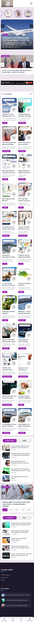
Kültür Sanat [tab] (9, 440)
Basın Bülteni (7, 376)
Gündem (22, 151)
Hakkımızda (4, 577)
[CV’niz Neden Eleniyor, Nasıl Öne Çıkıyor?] (6, 478)
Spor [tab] (24, 518)
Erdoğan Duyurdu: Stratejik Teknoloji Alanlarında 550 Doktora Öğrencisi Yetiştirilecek (21, 524)
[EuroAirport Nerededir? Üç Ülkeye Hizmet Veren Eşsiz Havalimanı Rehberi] (9, 246)
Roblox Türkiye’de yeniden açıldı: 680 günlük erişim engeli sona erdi (21, 554)
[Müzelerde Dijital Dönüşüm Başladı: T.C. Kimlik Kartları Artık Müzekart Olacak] (6, 455)
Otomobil (22, 348)
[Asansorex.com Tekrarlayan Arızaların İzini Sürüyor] (25, 359)
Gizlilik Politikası (5, 575)
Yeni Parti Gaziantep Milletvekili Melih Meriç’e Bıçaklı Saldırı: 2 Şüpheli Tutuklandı (16, 71)
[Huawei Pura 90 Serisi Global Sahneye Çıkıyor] (6, 540)
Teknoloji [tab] (10, 518)
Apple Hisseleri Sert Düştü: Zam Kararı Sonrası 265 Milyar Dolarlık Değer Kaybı (20, 547)
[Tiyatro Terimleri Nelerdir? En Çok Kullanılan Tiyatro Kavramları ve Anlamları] (25, 218)
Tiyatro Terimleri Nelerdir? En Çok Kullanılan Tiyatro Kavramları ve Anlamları (20, 446)
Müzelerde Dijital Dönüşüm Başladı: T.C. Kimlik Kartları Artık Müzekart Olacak (20, 454)
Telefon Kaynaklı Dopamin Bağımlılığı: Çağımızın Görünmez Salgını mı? (20, 462)
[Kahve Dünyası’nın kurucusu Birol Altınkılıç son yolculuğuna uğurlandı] (25, 133)
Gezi (5, 34)
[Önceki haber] (2, 26)
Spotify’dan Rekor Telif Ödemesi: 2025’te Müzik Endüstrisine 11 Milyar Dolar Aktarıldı (21, 469)
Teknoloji (22, 123)
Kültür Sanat (23, 235)
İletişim (3, 580)
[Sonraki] (31, 65)
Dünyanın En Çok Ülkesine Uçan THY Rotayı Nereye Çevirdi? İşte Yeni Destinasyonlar (16, 40)
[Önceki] (2, 65)
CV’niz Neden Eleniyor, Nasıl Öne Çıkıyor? (19, 477)
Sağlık (5, 179)
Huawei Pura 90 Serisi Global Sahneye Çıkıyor (19, 539)
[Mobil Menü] (31, 3)
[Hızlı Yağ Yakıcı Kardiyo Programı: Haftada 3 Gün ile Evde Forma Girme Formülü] (19, 14)
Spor (21, 207)
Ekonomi (22, 179)
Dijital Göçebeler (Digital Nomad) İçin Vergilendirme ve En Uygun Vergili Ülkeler (20, 531)
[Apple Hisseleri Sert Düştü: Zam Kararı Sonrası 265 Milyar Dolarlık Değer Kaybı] (6, 548)
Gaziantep (5, 56)
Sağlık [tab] (24, 440)
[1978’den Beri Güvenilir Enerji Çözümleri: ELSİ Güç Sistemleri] (9, 359)
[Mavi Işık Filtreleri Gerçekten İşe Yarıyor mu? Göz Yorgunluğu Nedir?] (9, 161)
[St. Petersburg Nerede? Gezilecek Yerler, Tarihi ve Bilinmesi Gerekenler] (9, 274)
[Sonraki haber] (31, 26)
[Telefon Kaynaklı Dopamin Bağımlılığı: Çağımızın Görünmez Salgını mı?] (6, 463)
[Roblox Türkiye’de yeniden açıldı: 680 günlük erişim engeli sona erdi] (6, 555)
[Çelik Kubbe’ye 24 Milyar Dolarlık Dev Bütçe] (25, 415)
